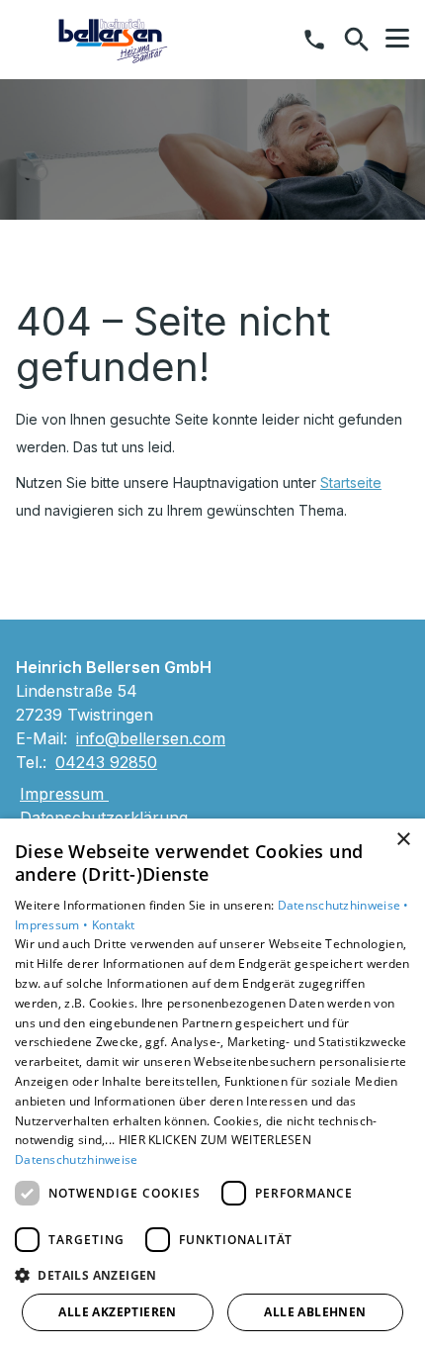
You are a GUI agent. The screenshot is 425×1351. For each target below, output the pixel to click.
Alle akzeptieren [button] (117, 1311)
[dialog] (212, 1085)
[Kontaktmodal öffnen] (314, 39)
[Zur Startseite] (114, 39)
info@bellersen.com (150, 738)
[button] (397, 38)
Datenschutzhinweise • (343, 905)
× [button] (402, 839)
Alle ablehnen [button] (315, 1311)
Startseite (351, 482)
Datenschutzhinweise (76, 1159)
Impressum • (53, 925)
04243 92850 (106, 762)
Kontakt (113, 925)
